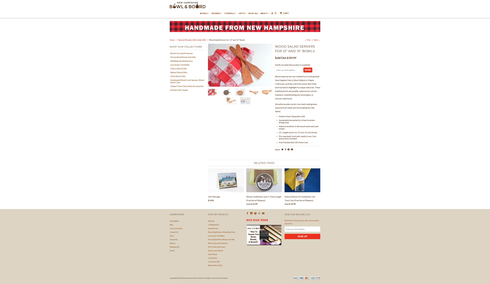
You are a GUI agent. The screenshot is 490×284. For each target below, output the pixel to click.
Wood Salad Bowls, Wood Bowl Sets (221, 232)
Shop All (253, 13)
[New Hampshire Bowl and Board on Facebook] (247, 213)
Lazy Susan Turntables (180, 65)
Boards (217, 13)
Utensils (230, 13)
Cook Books (212, 258)
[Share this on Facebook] (285, 149)
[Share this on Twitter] (282, 149)
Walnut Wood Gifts (178, 72)
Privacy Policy (223, 278)
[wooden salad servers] (240, 65)
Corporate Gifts (214, 262)
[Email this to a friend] (291, 149)
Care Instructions (176, 228)
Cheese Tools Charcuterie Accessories (187, 86)
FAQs (172, 236)
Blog (171, 225)
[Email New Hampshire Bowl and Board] (263, 213)
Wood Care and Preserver (181, 53)
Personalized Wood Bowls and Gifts (221, 239)
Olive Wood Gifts (178, 76)
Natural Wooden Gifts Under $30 (192, 40)
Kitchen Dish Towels (179, 90)
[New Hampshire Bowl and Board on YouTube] (259, 213)
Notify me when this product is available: (292, 65)
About (264, 13)
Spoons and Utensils (215, 251)
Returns (172, 243)
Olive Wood (212, 254)
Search (172, 251)
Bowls (204, 13)
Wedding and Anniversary (181, 61)
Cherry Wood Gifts (178, 68)
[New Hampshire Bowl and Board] (187, 5)
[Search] (276, 13)
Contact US (174, 232)
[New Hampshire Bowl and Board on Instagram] (251, 213)
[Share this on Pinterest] (288, 149)
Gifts (242, 13)
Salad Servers (213, 228)
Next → (317, 40)
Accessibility (174, 221)
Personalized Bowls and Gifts (183, 57)
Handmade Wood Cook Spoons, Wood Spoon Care (187, 81)
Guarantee (174, 239)
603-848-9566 (257, 220)
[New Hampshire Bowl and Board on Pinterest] (255, 213)
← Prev (307, 40)
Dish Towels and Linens (216, 247)
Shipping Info (174, 247)
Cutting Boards (213, 225)
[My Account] (272, 13)
